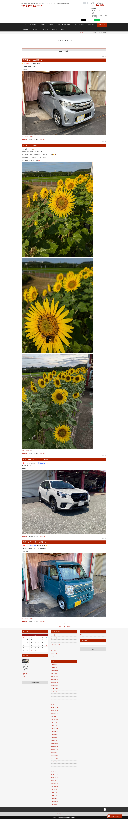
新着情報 (43, 24)
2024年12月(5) (54, 725)
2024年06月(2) (54, 743)
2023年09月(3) (54, 768)
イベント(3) (54, 656)
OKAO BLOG (102, 24)
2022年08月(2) (54, 804)
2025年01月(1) (54, 722)
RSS (81, 635)
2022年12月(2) (54, 792)
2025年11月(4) (54, 692)
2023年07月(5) (54, 774)
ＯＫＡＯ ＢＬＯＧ (89, 32)
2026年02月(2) (54, 682)
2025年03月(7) (54, 716)
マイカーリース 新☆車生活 (64, 24)
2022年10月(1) (54, 798)
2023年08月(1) (54, 771)
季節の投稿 (28, 450)
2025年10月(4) (54, 695)
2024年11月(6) (54, 728)
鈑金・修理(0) (54, 638)
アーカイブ (55, 661)
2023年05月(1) (54, 780)
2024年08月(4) (54, 737)
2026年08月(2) (54, 664)
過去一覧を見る (35, 682)
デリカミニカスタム (79, 24)
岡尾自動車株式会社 (29, 2)
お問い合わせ (45, 29)
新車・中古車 (25, 136)
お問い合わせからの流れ (58, 29)
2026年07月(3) (54, 667)
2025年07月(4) (54, 704)
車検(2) (53, 635)
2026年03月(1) (54, 679)
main (64, 626)
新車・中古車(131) (55, 641)
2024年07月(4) (54, 740)
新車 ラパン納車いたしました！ (25, 669)
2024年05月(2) (54, 746)
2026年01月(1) (54, 685)
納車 (31, 136)
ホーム (24, 24)
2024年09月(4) (54, 734)
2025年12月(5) (54, 689)
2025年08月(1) (54, 701)
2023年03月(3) (54, 786)
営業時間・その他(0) (56, 644)
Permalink (24, 139)
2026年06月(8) (54, 670)
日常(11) (53, 647)
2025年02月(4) (54, 719)
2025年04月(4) (54, 713)
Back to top (64, 809)
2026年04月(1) (54, 676)
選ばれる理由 (91, 24)
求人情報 (35, 29)
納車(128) (53, 650)
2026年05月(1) (54, 673)
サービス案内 (33, 24)
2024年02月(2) (54, 755)
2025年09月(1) (54, 698)
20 (46, 645)
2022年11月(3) (54, 795)
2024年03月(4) (54, 752)
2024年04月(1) (54, 749)
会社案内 (51, 24)
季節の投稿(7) (54, 653)
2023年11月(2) (54, 765)
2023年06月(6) (54, 777)
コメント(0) (42, 139)
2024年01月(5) (54, 759)
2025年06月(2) (54, 707)
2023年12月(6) (54, 762)
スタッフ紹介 (26, 29)
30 (31, 650)
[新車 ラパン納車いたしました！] (25, 661)
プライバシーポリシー (72, 814)
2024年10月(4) (54, 731)
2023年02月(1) (54, 789)
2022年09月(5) (54, 801)
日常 (23, 450)
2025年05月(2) (54, 710)
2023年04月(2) (54, 783)
